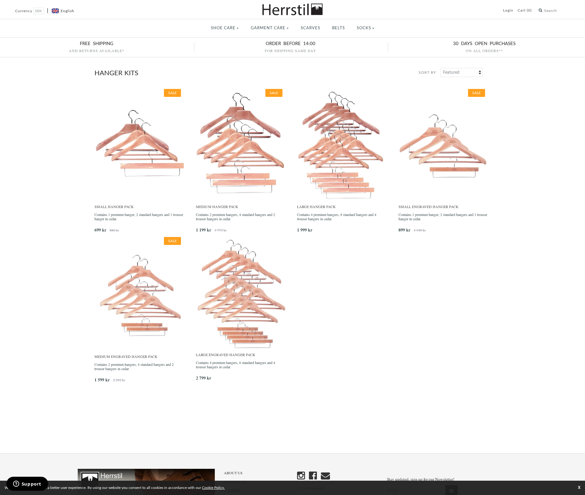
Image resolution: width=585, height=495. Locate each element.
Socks (365, 28)
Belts (338, 28)
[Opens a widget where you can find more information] (27, 484)
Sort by (427, 72)
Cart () (525, 10)
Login (508, 10)
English (67, 11)
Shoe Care (225, 28)
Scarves (310, 28)
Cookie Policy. (213, 488)
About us (233, 472)
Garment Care (270, 28)
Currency (24, 11)
